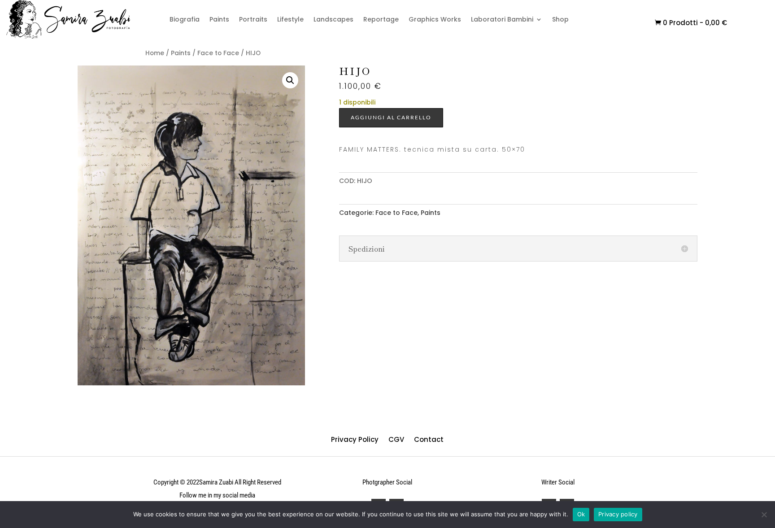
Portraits (253, 19)
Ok (581, 514)
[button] (290, 80)
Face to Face (218, 53)
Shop (560, 19)
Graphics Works (435, 19)
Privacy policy (618, 514)
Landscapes (333, 19)
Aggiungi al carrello (391, 117)
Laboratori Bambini (502, 19)
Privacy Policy (355, 439)
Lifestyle (290, 19)
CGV (396, 439)
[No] (763, 514)
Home (154, 53)
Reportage (381, 19)
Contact (429, 439)
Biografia (185, 19)
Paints (219, 19)
